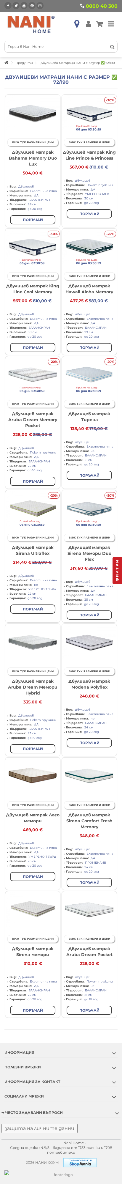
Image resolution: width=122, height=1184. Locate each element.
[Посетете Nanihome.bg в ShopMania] (80, 1162)
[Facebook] (8, 5)
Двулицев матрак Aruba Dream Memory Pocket (32, 419)
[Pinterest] (32, 5)
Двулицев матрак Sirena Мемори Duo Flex (89, 553)
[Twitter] (16, 5)
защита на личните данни (39, 1128)
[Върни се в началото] (6, 63)
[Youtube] (24, 5)
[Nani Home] (31, 24)
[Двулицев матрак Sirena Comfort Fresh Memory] (89, 776)
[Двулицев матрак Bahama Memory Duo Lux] (33, 113)
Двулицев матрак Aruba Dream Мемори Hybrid (32, 687)
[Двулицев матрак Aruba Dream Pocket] (89, 910)
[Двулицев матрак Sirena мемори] (33, 910)
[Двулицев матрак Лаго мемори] (33, 776)
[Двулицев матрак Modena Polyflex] (89, 642)
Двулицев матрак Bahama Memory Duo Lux (33, 158)
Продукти (24, 63)
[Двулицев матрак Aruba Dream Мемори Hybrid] (33, 642)
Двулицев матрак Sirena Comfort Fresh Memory (89, 820)
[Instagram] (40, 5)
